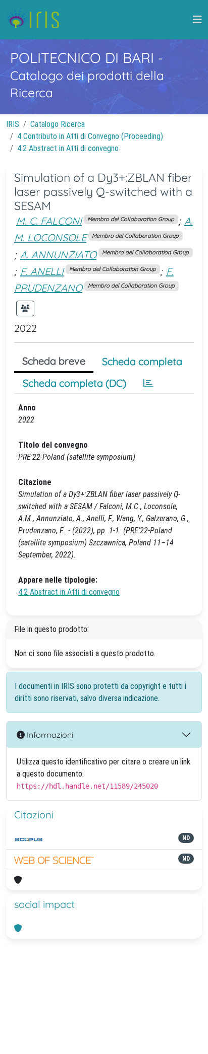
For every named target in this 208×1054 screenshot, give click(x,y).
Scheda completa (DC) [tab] (74, 383)
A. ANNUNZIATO (58, 254)
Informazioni (49, 735)
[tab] (148, 383)
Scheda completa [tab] (142, 361)
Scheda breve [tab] (53, 361)
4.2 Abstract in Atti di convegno (68, 148)
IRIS (12, 124)
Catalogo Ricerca (57, 124)
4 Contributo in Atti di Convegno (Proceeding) (90, 136)
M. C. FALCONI (49, 221)
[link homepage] (36, 19)
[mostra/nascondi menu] (197, 20)
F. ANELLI (42, 271)
